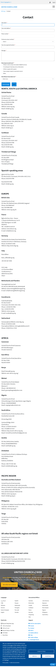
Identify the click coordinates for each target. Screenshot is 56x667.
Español (16, 600)
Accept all (48, 656)
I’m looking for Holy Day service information (13, 67)
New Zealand (45, 607)
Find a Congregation (5, 2)
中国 (2, 603)
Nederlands (17, 605)
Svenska (16, 612)
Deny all (34, 656)
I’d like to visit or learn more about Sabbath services (15, 64)
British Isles (31, 603)
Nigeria (44, 610)
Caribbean (31, 607)
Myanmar (44, 603)
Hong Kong (31, 614)
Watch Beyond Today (46, 584)
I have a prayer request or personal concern (13, 71)
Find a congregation (28, 584)
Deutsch (3, 607)
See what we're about (9, 584)
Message (3, 50)
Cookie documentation (14, 662)
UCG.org (3, 11)
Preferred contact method (7, 39)
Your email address (5, 28)
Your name (3, 22)
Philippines (44, 612)
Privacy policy (5, 662)
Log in (54, 2)
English (2, 612)
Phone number (4, 33)
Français (16, 603)
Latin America (45, 600)
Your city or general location (7, 45)
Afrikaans (3, 605)
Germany (31, 612)
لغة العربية (3, 600)
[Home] (9, 7)
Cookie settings (41, 651)
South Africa (45, 614)
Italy (30, 617)
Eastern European (5, 610)
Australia (31, 600)
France (30, 610)
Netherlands (45, 605)
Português (17, 607)
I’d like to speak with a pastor (10, 69)
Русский (17, 610)
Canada (30, 605)
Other (4, 73)
